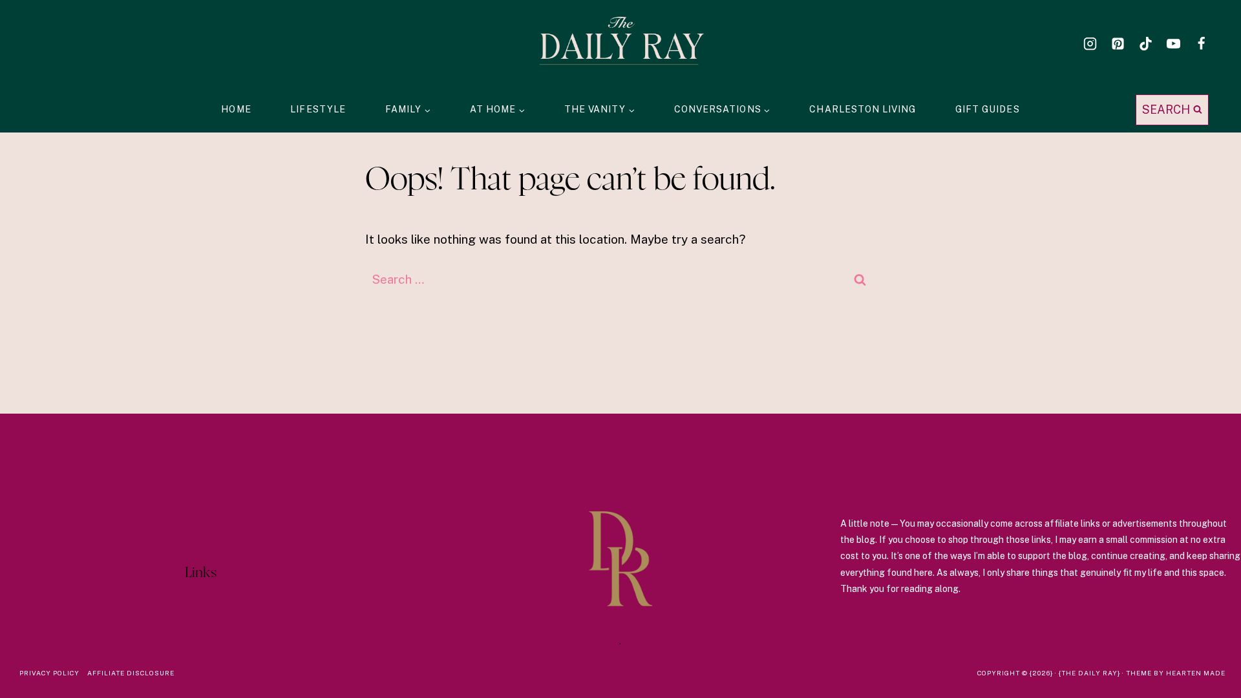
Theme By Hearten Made (1175, 673)
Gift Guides (987, 109)
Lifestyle (317, 109)
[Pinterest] (1117, 43)
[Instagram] (1089, 43)
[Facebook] (1201, 43)
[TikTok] (1145, 43)
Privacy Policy (49, 673)
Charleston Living (862, 109)
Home (236, 109)
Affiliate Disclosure (131, 673)
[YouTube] (1173, 43)
